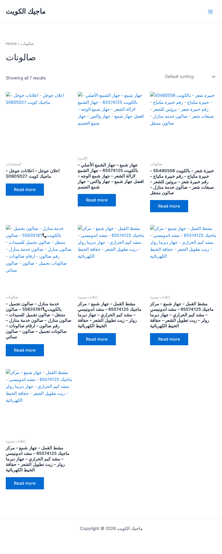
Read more (25, 189)
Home (11, 43)
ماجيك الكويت (26, 11)
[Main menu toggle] (210, 11)
